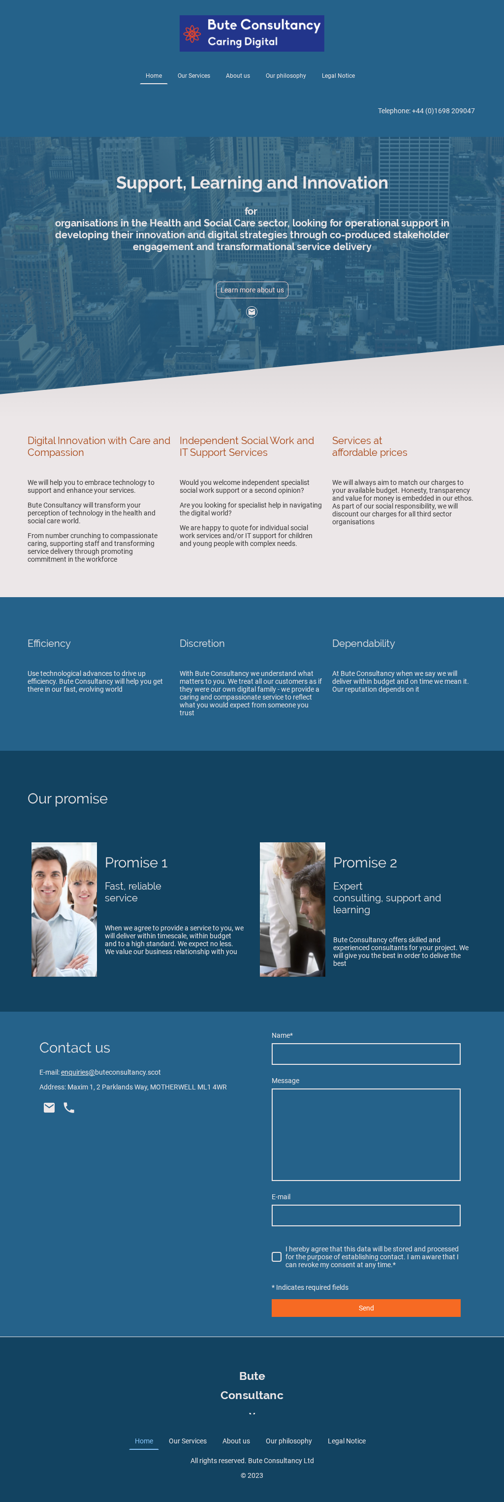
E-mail (281, 1197)
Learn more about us (252, 290)
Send (366, 1308)
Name (282, 1035)
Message (285, 1081)
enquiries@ (78, 1072)
